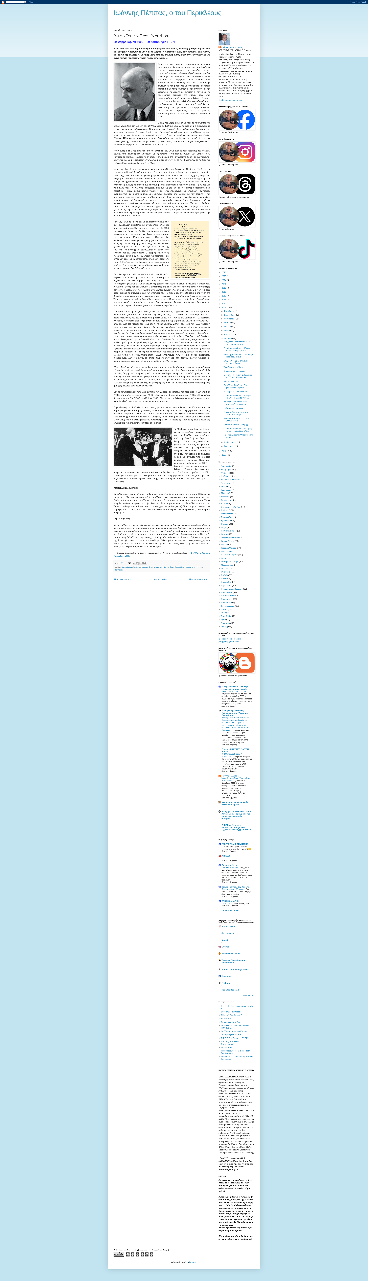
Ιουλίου (227, 322)
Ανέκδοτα (225, 473)
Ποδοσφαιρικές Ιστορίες (232, 589)
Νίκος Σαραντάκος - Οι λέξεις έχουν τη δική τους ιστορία (235, 688)
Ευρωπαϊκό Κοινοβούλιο (232, 1022)
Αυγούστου (229, 319)
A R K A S (226, 856)
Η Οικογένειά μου (229, 531)
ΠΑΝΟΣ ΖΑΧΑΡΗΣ (230, 901)
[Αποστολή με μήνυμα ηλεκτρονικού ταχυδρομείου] (134, 563)
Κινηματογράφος (228, 551)
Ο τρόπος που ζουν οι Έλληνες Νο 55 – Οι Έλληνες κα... (238, 376)
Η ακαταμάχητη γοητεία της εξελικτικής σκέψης (236, 413)
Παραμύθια (179, 567)
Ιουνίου (227, 326)
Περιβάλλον (226, 585)
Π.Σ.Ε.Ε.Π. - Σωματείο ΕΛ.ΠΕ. (234, 1038)
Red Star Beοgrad (230, 990)
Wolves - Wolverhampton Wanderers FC (234, 961)
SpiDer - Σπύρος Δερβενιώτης (236, 887)
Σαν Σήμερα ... (227, 1047)
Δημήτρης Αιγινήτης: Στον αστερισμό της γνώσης (235, 403)
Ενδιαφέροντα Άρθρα (230, 507)
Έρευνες (225, 524)
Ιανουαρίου (229, 446)
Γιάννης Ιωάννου (230, 865)
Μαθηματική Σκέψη (229, 561)
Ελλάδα (224, 503)
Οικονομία (225, 572)
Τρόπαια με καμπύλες (233, 408)
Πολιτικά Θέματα (228, 595)
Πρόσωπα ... (190, 567)
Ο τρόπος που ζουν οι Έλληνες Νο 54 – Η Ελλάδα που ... (238, 396)
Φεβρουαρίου (230, 442)
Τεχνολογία (226, 616)
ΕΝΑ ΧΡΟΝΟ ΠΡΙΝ (230, 867)
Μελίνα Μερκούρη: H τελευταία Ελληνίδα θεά (237, 419)
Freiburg (226, 983)
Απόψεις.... (226, 476)
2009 (224, 307)
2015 (224, 288)
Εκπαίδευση (127, 567)
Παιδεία (170, 567)
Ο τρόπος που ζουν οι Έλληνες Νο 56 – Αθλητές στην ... (238, 349)
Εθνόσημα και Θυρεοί (230, 1012)
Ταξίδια (224, 609)
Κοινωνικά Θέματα (229, 555)
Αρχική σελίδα (160, 579)
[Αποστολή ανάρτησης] (129, 563)
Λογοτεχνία (161, 567)
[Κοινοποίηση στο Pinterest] (145, 563)
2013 (224, 292)
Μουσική (225, 568)
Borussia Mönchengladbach (235, 969)
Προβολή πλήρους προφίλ (230, 100)
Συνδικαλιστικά (227, 606)
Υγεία (223, 619)
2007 (224, 455)
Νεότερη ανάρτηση (122, 579)
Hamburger (227, 976)
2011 (224, 300)
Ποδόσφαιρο (226, 592)
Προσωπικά (226, 602)
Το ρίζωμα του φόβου (233, 367)
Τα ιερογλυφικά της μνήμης (236, 424)
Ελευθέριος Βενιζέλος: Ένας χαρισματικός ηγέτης (236, 386)
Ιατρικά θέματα (227, 541)
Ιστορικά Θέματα (148, 567)
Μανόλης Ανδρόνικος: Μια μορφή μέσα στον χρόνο (238, 355)
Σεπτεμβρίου (230, 315)
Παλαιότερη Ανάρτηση (199, 579)
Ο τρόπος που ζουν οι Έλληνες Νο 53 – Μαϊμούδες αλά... (238, 429)
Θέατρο (224, 534)
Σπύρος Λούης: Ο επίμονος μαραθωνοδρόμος (236, 362)
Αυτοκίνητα (226, 483)
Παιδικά (224, 578)
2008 (224, 451)
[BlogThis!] (137, 563)
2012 (224, 296)
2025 (224, 276)
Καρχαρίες (226, 903)
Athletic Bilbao (229, 926)
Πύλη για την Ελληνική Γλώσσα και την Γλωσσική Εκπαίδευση (235, 712)
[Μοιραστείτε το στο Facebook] (142, 563)
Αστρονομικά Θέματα (230, 479)
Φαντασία (119, 570)
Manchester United (231, 953)
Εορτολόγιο (226, 1018)
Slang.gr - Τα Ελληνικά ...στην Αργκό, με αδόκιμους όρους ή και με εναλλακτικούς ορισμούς (236, 815)
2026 (224, 272)
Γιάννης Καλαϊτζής (230, 910)
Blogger (192, 1262)
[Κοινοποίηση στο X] (139, 563)
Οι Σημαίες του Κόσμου (231, 1035)
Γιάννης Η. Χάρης (230, 776)
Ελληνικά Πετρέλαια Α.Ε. (232, 1015)
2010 (224, 304)
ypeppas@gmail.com (228, 641)
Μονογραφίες (227, 565)
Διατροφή (225, 496)
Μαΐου (227, 330)
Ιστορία (224, 544)
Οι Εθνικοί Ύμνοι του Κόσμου (234, 1031)
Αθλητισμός (226, 469)
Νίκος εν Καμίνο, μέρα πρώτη (234, 691)
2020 (224, 284)
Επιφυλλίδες (226, 517)
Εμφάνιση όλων (248, 995)
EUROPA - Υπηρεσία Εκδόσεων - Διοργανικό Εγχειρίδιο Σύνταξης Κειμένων (236, 827)
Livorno (225, 947)
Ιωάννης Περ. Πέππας (232, 47)
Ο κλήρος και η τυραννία (235, 371)
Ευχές (223, 527)
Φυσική (224, 626)
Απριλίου (228, 334)
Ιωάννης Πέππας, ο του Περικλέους (167, 13)
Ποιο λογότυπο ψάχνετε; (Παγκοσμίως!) (232, 1042)
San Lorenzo (228, 933)
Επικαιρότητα (227, 514)
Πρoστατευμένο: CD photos (233, 889)
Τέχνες (199, 567)
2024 (224, 280)
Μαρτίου (228, 338)
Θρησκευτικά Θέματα (230, 537)
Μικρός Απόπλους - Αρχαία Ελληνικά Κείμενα (235, 803)
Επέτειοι (136, 567)
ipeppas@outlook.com (229, 639)
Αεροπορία (226, 466)
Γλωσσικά (225, 493)
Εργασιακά (226, 520)
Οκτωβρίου (229, 311)
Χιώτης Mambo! (231, 381)
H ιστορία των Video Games (236, 391)
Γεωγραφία (226, 490)
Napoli (225, 940)
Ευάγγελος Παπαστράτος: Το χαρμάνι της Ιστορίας (237, 343)
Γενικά (224, 486)
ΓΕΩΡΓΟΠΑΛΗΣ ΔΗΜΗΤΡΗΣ (235, 844)
